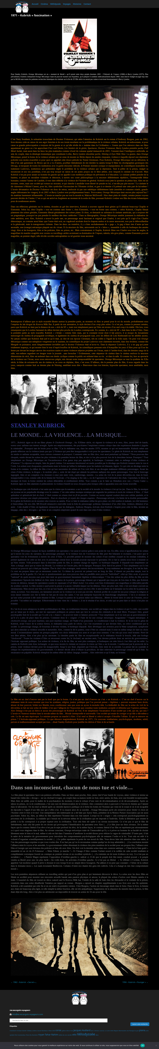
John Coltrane (95, 1030)
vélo (74, 1034)
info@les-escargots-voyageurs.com (27, 1014)
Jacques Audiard (81, 1030)
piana (142, 1030)
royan (41, 1034)
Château (29, 1030)
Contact (87, 4)
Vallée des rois (63, 1035)
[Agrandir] (53, 245)
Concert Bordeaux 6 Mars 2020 (46, 1030)
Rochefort (35, 1035)
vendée (69, 1035)
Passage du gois (134, 1030)
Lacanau (101, 1030)
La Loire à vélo (109, 1030)
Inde (71, 1030)
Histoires (77, 4)
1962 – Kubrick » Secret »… (24, 982)
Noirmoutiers (122, 1030)
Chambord (13, 1030)
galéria (64, 1030)
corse (58, 1030)
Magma (116, 1030)
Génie (68, 1030)
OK (143, 1045)
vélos (97, 1035)
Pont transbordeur (20, 1035)
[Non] (156, 1045)
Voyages (67, 4)
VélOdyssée (55, 4)
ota (128, 1030)
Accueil (35, 4)
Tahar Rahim (51, 1034)
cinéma (34, 1030)
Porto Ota (29, 1035)
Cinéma (44, 4)
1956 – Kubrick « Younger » (135, 982)
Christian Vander (21, 1030)
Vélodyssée (86, 1034)
